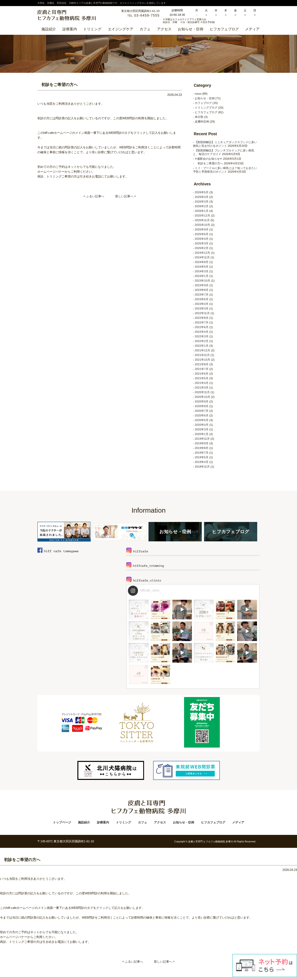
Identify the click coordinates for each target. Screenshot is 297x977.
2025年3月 (202, 243)
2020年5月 (202, 420)
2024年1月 (202, 276)
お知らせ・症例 (190, 29)
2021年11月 (202, 355)
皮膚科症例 (202, 121)
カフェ (145, 29)
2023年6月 (202, 299)
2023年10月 (202, 280)
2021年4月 (202, 382)
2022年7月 (202, 322)
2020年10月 (202, 396)
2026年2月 (202, 206)
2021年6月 (202, 373)
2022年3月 (202, 336)
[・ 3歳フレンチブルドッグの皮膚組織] (160, 674)
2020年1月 (202, 434)
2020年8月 (202, 406)
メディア (252, 29)
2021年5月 (202, 378)
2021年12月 (202, 350)
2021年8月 (202, 364)
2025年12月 (202, 215)
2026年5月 (202, 192)
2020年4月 (202, 424)
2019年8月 (202, 448)
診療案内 (69, 29)
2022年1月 (202, 345)
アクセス (164, 29)
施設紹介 (48, 29)
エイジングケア (120, 29)
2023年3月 (202, 308)
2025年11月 (202, 220)
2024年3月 (202, 271)
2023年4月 (202, 303)
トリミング (92, 29)
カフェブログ (203, 103)
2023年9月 (202, 285)
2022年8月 (202, 317)
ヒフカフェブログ (224, 29)
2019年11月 (202, 438)
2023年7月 (202, 294)
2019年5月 (202, 457)
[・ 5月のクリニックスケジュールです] (204, 631)
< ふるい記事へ (93, 196)
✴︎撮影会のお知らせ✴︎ (208, 158)
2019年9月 (202, 443)
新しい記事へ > (125, 196)
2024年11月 (202, 257)
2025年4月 (202, 238)
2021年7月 (202, 369)
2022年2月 (202, 341)
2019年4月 (202, 462)
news (198, 93)
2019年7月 (202, 452)
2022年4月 (202, 331)
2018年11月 (202, 466)
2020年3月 (202, 429)
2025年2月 (202, 248)
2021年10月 (202, 359)
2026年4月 (202, 197)
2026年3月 (202, 201)
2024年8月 (202, 262)
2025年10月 (202, 224)
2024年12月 (202, 252)
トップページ (62, 822)
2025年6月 (202, 234)
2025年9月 (202, 229)
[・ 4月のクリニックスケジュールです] (138, 674)
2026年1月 (202, 210)
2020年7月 (202, 410)
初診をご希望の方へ (209, 163)
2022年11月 (202, 313)
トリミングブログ (206, 107)
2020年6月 (202, 415)
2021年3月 (202, 387)
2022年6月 (202, 327)
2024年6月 (202, 266)
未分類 (199, 116)
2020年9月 (202, 401)
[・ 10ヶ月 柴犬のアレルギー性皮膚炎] (160, 653)
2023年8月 (202, 290)
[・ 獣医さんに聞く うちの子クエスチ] (182, 609)
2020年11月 (202, 392)
